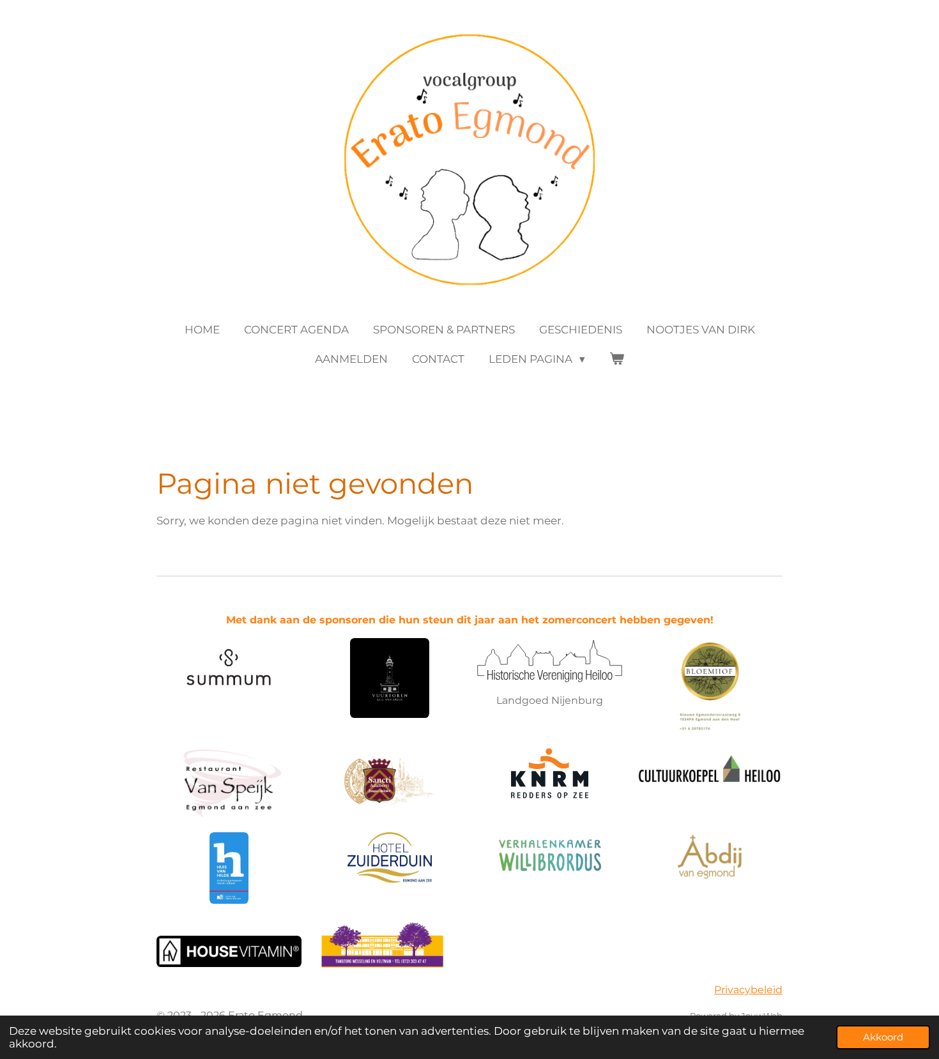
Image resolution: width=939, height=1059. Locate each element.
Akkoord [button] (883, 1037)
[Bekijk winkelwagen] (617, 359)
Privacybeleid (748, 990)
